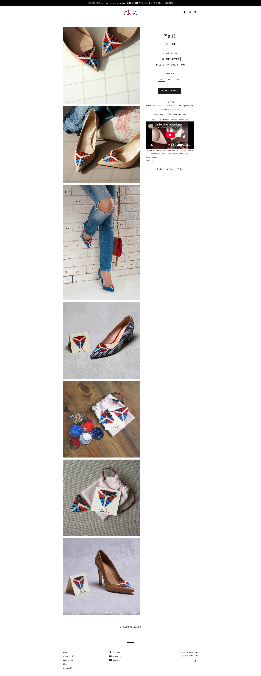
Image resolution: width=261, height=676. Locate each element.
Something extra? (170, 53)
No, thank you (170, 59)
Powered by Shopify (189, 656)
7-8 (169, 79)
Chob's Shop (192, 652)
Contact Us (67, 668)
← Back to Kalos (130, 627)
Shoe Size (170, 73)
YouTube (116, 660)
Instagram (116, 656)
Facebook (116, 652)
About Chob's (68, 656)
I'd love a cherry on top (170, 65)
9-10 (178, 79)
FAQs (65, 652)
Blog (65, 664)
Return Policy (69, 660)
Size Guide (170, 102)
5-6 (161, 79)
